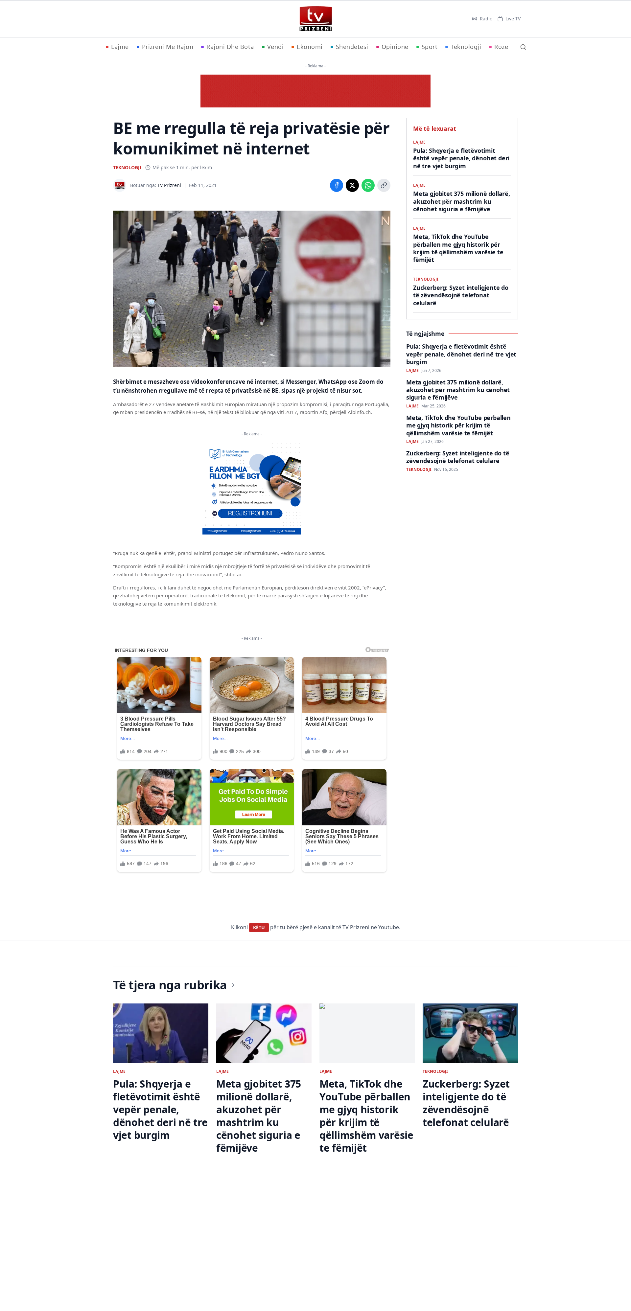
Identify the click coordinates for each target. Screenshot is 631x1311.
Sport (430, 47)
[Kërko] (523, 47)
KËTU (259, 927)
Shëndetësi (352, 47)
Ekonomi (310, 47)
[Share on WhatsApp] (368, 185)
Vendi (275, 47)
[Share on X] (352, 185)
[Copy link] (383, 185)
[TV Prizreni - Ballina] (315, 19)
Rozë (501, 47)
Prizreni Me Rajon (168, 47)
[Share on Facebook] (336, 185)
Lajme (120, 47)
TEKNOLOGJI (127, 167)
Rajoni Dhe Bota (230, 47)
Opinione (395, 47)
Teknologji (466, 47)
